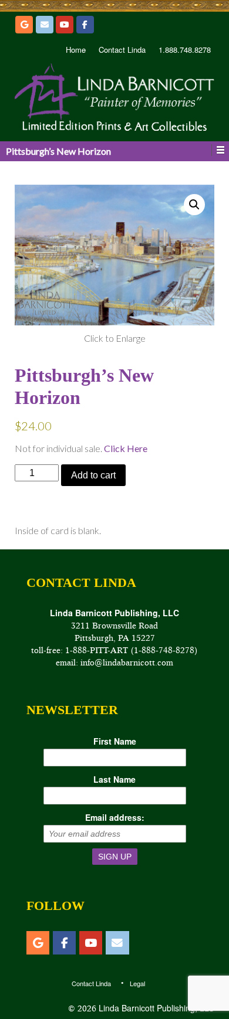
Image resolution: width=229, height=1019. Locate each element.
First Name (114, 741)
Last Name (114, 779)
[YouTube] (64, 24)
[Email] (44, 24)
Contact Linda (122, 50)
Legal (137, 983)
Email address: (114, 817)
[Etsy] (24, 24)
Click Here (125, 448)
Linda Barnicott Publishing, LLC (155, 1008)
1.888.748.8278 (185, 50)
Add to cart (93, 475)
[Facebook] (85, 24)
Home (76, 50)
